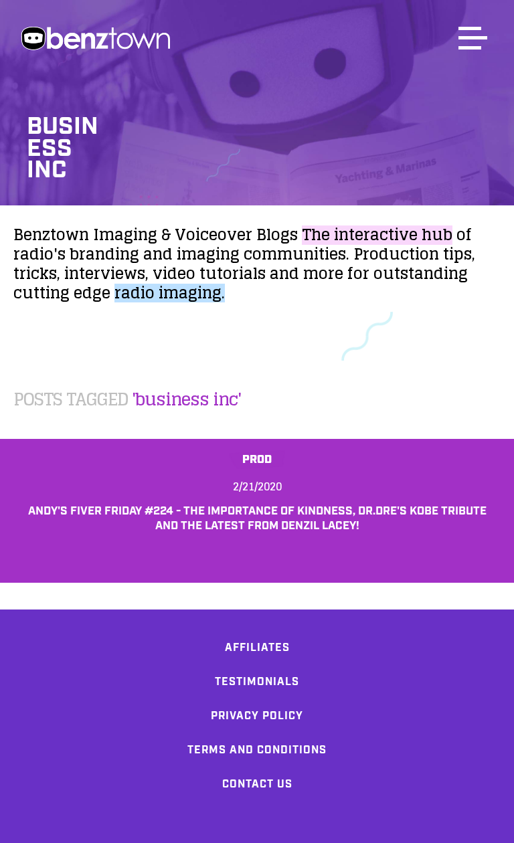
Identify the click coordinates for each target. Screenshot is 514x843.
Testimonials (257, 682)
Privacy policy (257, 716)
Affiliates (257, 648)
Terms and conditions (257, 750)
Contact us (257, 784)
